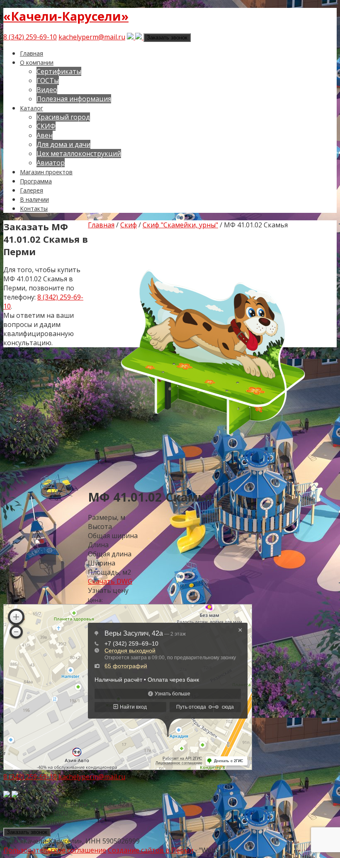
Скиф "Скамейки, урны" (180, 224)
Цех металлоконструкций (78, 153)
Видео (46, 89)
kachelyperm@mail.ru (91, 36)
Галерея (31, 190)
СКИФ (46, 126)
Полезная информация (73, 98)
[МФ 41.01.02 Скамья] (212, 475)
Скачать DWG (110, 581)
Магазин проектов (46, 172)
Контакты (34, 208)
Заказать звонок (167, 37)
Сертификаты (58, 71)
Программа (36, 181)
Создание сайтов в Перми (150, 850)
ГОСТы (47, 80)
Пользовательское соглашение (54, 850)
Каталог (31, 108)
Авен (44, 135)
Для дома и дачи (63, 144)
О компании (36, 62)
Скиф (128, 224)
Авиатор (50, 162)
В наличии (34, 199)
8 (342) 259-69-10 (30, 36)
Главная (31, 53)
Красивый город (63, 117)
